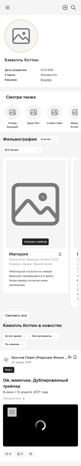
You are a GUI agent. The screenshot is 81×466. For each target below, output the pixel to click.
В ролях (46, 80)
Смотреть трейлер (35, 241)
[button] (15, 336)
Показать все (12, 398)
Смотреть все (16, 315)
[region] (40, 425)
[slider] (40, 435)
